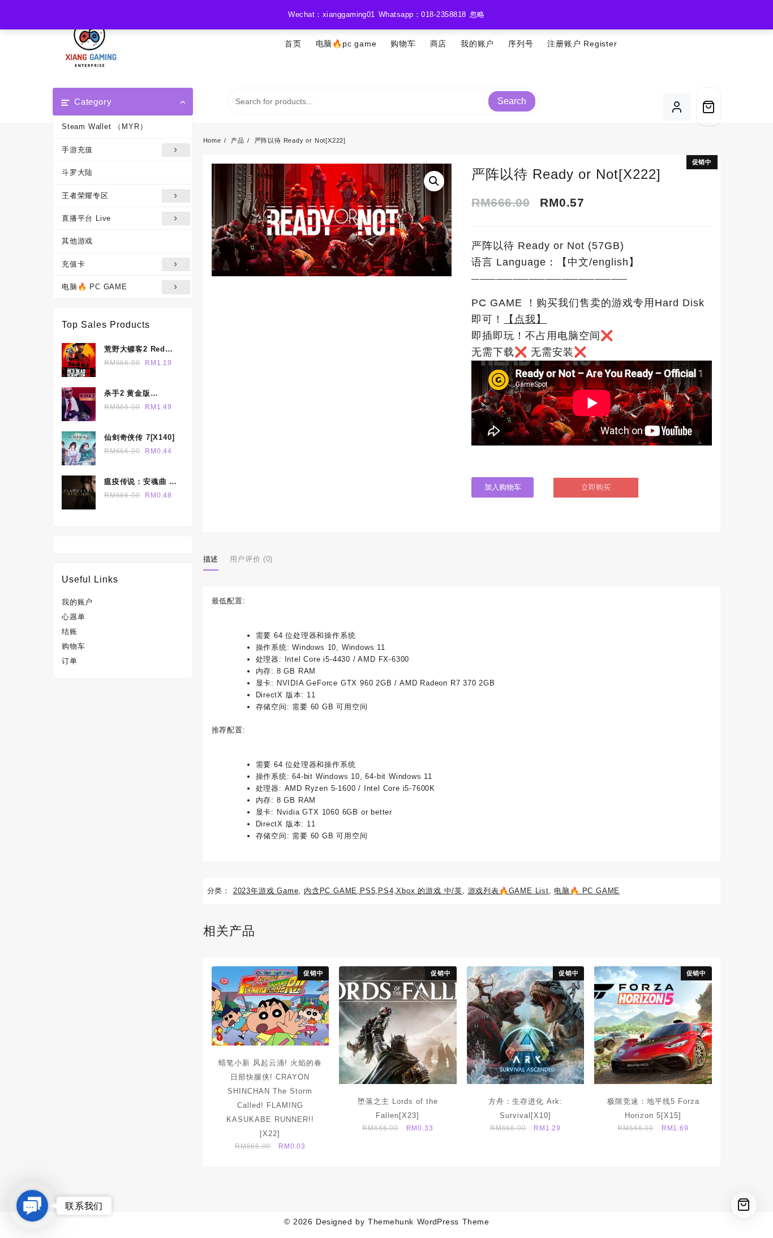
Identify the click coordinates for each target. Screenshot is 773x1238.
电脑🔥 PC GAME (94, 286)
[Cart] (708, 107)
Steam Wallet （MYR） (104, 126)
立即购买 (596, 487)
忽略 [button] (477, 14)
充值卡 (73, 264)
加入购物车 (502, 487)
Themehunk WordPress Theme (428, 1221)
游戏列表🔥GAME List (508, 890)
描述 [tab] (210, 559)
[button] (434, 181)
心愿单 (73, 616)
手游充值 (77, 149)
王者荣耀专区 (85, 195)
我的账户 (77, 602)
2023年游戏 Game (266, 890)
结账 (70, 631)
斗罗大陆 (77, 172)
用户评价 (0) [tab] (251, 559)
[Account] (677, 107)
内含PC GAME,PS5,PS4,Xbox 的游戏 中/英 (383, 890)
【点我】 (525, 319)
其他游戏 (77, 241)
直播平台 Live (86, 218)
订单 (70, 661)
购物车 (73, 646)
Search (511, 101)
